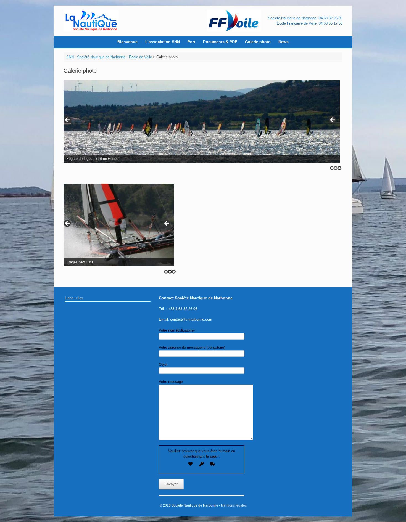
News (283, 41)
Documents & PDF (220, 41)
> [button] (333, 120)
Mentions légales (234, 505)
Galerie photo (258, 41)
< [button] (68, 120)
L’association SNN (162, 41)
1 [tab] (332, 168)
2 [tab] (336, 168)
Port (191, 41)
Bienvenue (127, 41)
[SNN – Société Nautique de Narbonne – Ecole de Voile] (91, 20)
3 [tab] (339, 168)
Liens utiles (74, 298)
